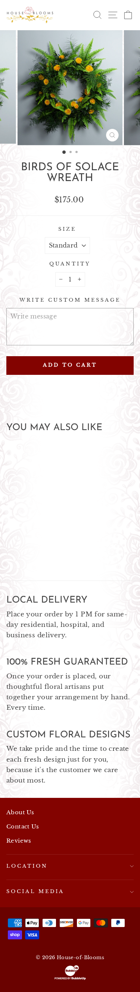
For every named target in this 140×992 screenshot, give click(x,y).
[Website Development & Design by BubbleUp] (70, 972)
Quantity (70, 264)
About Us (20, 812)
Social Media (35, 891)
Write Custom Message (70, 300)
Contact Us (22, 826)
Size (67, 229)
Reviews (18, 840)
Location (27, 866)
